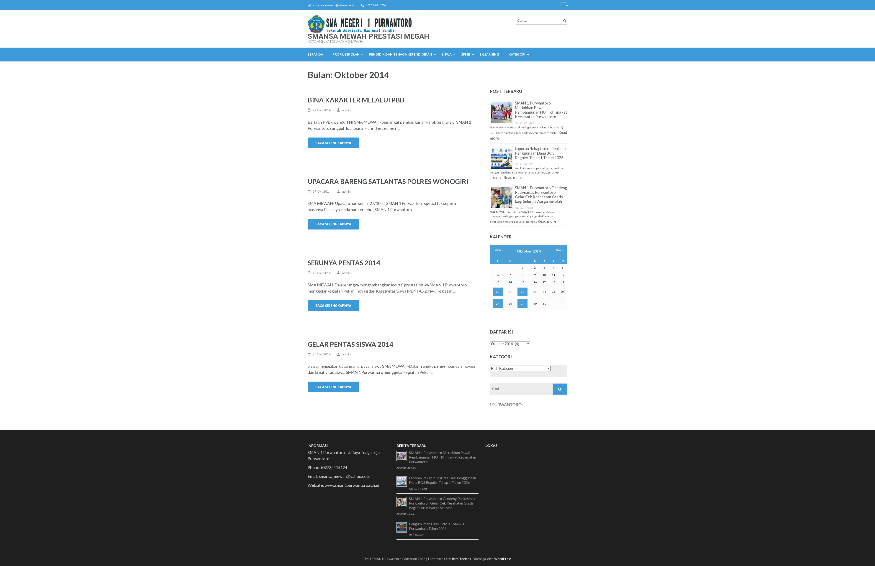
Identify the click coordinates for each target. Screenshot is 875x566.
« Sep (497, 250)
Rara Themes (461, 559)
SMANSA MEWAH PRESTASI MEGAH (368, 36)
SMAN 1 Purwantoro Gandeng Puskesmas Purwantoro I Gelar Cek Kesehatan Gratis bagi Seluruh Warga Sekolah (541, 194)
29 (522, 303)
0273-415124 (376, 5)
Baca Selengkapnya (333, 143)
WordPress (503, 559)
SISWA (447, 54)
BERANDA (315, 54)
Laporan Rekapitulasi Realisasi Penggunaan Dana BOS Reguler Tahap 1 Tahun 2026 (540, 153)
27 (497, 303)
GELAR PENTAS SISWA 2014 (350, 344)
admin (346, 110)
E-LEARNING (489, 54)
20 (497, 291)
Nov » (559, 250)
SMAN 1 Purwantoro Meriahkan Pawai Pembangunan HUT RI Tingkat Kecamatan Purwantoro (541, 110)
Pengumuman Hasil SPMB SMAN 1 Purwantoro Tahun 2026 (436, 526)
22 (522, 291)
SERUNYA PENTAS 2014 (344, 263)
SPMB (465, 54)
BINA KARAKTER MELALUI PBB (356, 100)
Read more (513, 177)
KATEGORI (517, 54)
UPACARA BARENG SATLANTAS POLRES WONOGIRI (388, 181)
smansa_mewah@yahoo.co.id (333, 5)
